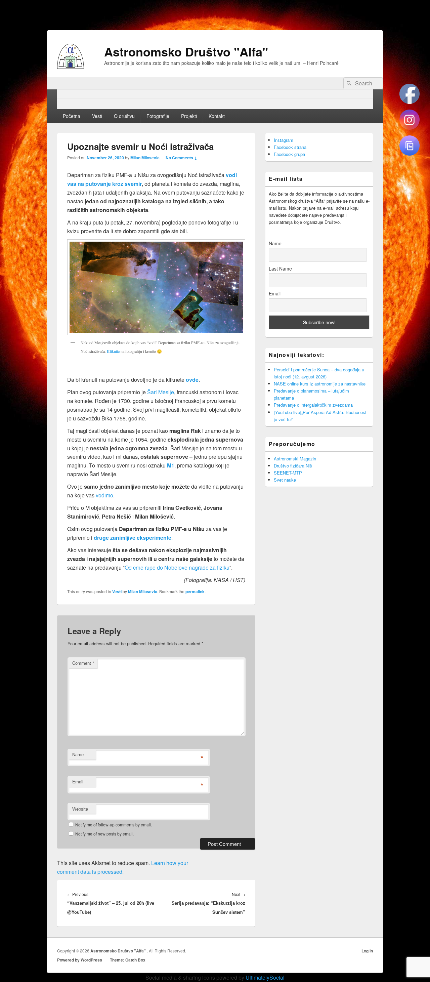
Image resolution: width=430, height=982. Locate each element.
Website (80, 809)
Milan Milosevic (145, 158)
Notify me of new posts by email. (104, 833)
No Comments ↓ (181, 158)
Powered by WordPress (79, 960)
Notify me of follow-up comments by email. (113, 824)
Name (78, 754)
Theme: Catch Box (127, 960)
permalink (195, 591)
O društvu (124, 116)
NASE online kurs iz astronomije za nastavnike (320, 383)
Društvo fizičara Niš (293, 465)
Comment (83, 663)
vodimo (104, 495)
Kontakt (217, 116)
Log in (367, 951)
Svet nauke (285, 480)
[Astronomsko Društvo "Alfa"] (70, 67)
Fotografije (157, 116)
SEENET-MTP (288, 472)
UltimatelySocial (265, 977)
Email (77, 781)
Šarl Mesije (160, 392)
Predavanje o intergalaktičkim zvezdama (313, 405)
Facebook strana (290, 147)
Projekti (189, 116)
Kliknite (113, 351)
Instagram (283, 140)
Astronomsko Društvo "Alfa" (186, 51)
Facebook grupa (289, 154)
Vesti (97, 116)
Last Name (280, 268)
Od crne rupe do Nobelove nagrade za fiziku (177, 567)
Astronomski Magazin (295, 458)
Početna (71, 116)
